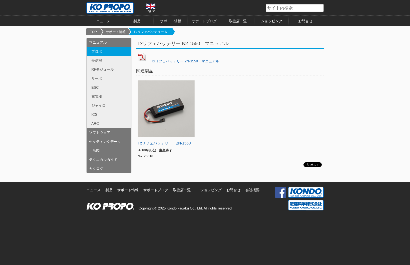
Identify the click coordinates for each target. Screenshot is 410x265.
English (150, 11)
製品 (108, 190)
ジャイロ (98, 105)
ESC (95, 87)
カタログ (96, 169)
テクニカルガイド (103, 160)
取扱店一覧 (238, 21)
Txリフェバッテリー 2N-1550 (164, 143)
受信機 (96, 60)
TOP (93, 32)
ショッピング (271, 21)
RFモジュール (102, 69)
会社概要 (252, 190)
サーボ (96, 78)
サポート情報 (170, 21)
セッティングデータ (105, 141)
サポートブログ (204, 21)
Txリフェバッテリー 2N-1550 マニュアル (183, 61)
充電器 (96, 96)
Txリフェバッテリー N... (152, 32)
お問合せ (305, 21)
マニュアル (98, 42)
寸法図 (94, 151)
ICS (94, 114)
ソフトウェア (99, 132)
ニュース (103, 21)
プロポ (96, 51)
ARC (95, 123)
